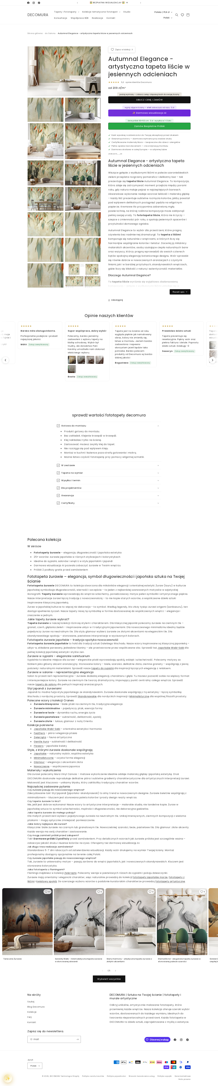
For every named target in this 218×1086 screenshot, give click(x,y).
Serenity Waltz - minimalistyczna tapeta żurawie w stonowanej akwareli (78, 960)
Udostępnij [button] (117, 300)
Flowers (38, 746)
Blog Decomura (36, 1006)
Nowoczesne (42, 766)
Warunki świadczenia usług (142, 1076)
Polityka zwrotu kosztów (93, 1076)
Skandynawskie (87, 696)
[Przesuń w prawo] (115, 970)
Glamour (39, 762)
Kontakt (31, 1022)
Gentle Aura (41, 741)
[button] (66, 12)
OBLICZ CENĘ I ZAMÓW (149, 99)
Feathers (39, 733)
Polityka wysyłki (164, 1076)
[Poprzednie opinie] (5, 360)
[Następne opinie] (212, 360)
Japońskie (40, 753)
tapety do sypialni (102, 668)
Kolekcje (32, 1011)
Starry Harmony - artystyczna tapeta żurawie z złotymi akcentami (129, 960)
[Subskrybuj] (77, 1039)
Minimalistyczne (139, 696)
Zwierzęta (40, 737)
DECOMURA (55, 1076)
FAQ (29, 1017)
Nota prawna (185, 1079)
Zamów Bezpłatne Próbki (149, 126)
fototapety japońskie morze (150, 877)
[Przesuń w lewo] (102, 970)
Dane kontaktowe (183, 1076)
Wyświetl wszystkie (109, 978)
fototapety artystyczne (170, 881)
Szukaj (30, 1001)
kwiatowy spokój (46, 881)
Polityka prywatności (116, 1076)
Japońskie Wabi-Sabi (171, 647)
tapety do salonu (46, 684)
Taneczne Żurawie (12, 959)
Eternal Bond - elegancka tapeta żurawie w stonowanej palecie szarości (179, 960)
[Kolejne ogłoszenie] (140, 3)
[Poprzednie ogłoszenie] (77, 3)
